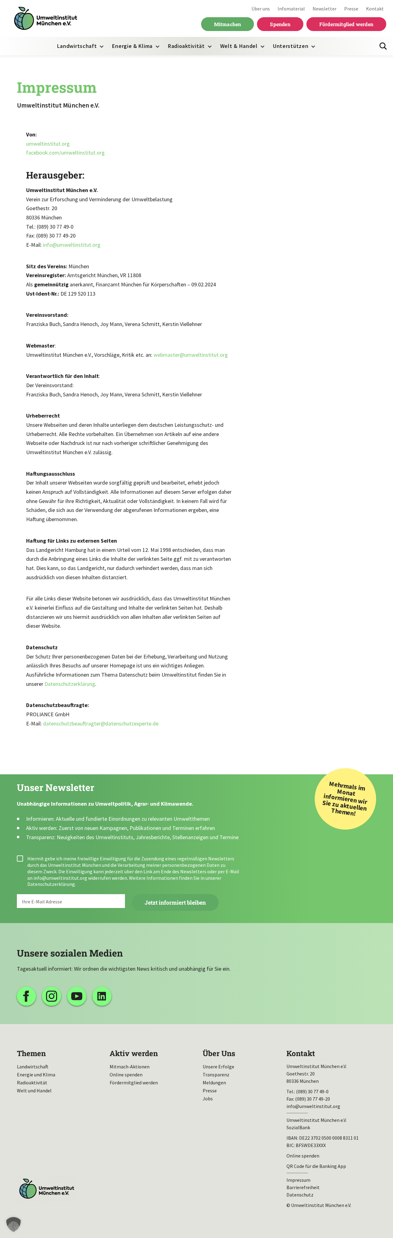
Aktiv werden (134, 1053)
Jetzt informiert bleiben (175, 902)
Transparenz (216, 1074)
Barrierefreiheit (303, 1187)
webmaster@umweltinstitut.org (191, 354)
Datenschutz (299, 1195)
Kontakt (375, 9)
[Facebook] (26, 996)
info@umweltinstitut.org (71, 244)
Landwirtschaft (77, 45)
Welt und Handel (34, 1090)
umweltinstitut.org (48, 143)
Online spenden (126, 1074)
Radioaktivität (186, 45)
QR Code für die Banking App (316, 1166)
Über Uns (219, 1053)
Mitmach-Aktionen (130, 1066)
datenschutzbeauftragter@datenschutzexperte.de (100, 723)
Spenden (280, 24)
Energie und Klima (36, 1074)
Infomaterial (291, 9)
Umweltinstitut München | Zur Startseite (45, 18)
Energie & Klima (132, 45)
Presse (351, 9)
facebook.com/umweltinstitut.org (65, 152)
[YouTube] (76, 996)
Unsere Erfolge (218, 1066)
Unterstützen (290, 45)
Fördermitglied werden (346, 24)
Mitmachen (227, 24)
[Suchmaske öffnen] (383, 46)
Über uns (260, 9)
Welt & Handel (239, 45)
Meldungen (214, 1082)
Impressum (298, 1180)
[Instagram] (51, 996)
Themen (31, 1053)
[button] (13, 1224)
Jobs (208, 1098)
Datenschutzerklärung (70, 683)
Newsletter (325, 9)
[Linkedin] (101, 996)
